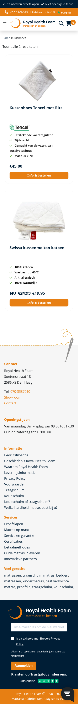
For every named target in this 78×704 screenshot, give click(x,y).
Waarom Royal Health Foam (26, 466)
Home (6, 38)
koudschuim (63, 587)
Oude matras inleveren (22, 553)
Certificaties (13, 541)
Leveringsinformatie (20, 472)
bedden (62, 575)
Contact (10, 403)
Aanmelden (24, 665)
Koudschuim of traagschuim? (27, 501)
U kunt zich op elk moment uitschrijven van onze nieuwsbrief (38, 653)
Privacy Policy (14, 478)
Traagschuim (14, 490)
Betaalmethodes (17, 547)
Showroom (12, 397)
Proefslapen (13, 524)
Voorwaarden (15, 484)
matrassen (12, 575)
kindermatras (33, 581)
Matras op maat (16, 529)
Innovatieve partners (20, 559)
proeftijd (24, 587)
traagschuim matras (38, 575)
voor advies (19, 12)
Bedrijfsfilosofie (16, 455)
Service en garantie (19, 535)
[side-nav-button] (4, 23)
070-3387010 (20, 391)
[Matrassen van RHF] (32, 23)
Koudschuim (14, 496)
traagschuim (42, 587)
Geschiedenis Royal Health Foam (29, 461)
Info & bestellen (39, 175)
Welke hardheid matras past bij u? (30, 507)
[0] (68, 23)
